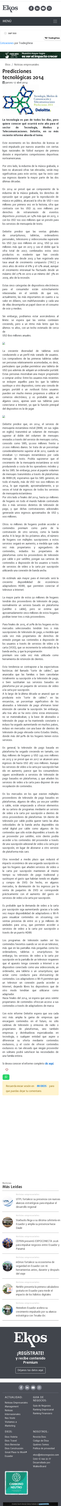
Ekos (7, 65)
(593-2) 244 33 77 (42, 1459)
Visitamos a (11, 1422)
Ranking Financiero (42, 1413)
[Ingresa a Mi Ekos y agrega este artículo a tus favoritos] (6, 1070)
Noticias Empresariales (16, 1403)
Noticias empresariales (26, 65)
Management (12, 1406)
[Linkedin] (37, 8)
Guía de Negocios (42, 1406)
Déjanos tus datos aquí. (30, 1370)
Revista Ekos (39, 1437)
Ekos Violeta (11, 1437)
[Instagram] (49, 8)
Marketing (10, 1426)
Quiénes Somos (41, 1444)
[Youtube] (43, 8)
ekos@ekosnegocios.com (46, 1455)
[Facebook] (31, 8)
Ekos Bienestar (12, 1444)
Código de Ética (41, 1441)
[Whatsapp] (6, 1077)
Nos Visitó (10, 1418)
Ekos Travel (11, 1441)
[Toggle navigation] (55, 21)
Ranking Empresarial (43, 1409)
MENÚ (7, 21)
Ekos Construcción (14, 1448)
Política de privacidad (44, 1448)
